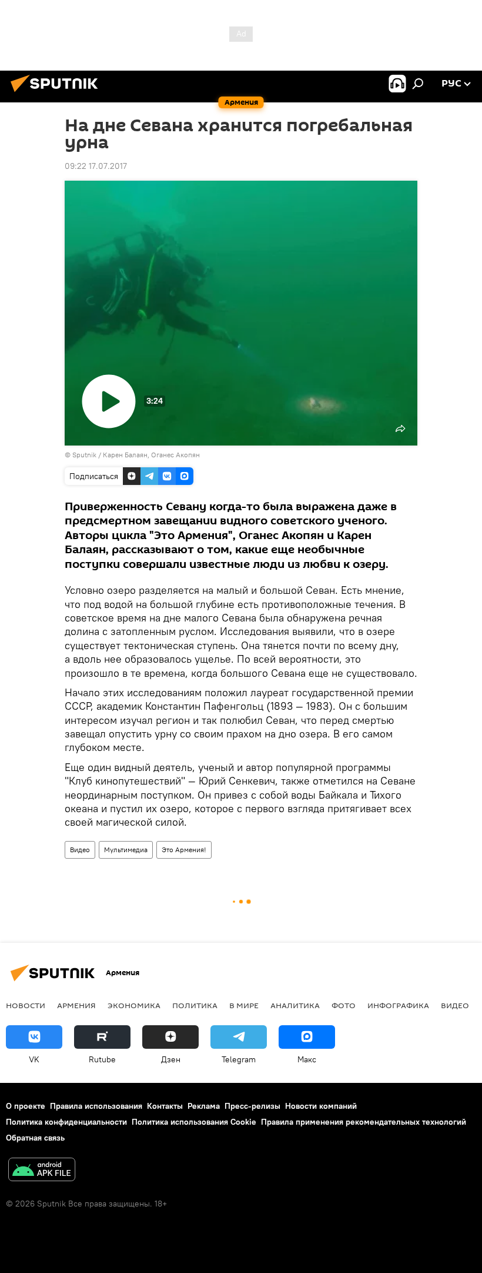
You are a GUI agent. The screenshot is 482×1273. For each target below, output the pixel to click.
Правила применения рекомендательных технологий (363, 1121)
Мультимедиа (126, 849)
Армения (76, 1005)
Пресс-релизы (252, 1106)
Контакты (165, 1106)
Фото (344, 1005)
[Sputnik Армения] (57, 93)
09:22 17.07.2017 (96, 166)
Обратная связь (35, 1137)
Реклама (204, 1106)
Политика (194, 1005)
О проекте (25, 1106)
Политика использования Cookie (194, 1121)
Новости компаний (321, 1106)
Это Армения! (184, 849)
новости (25, 1005)
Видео (80, 849)
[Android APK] (42, 1171)
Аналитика (295, 1005)
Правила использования (96, 1106)
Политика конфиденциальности (66, 1121)
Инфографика (398, 1005)
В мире (244, 1005)
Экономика (134, 1005)
